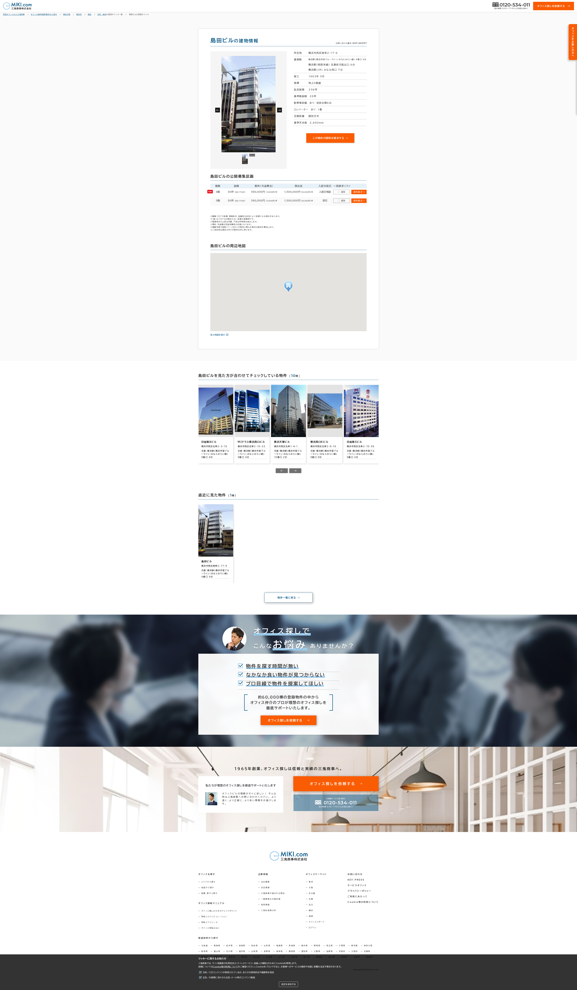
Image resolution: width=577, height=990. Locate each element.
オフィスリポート (317, 922)
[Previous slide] (282, 470)
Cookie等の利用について (225, 967)
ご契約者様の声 (268, 910)
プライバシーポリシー (359, 891)
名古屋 (312, 893)
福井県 (242, 951)
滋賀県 (329, 951)
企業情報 (263, 874)
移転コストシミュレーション (214, 916)
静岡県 (292, 951)
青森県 (217, 945)
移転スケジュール (209, 922)
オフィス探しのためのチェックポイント (219, 911)
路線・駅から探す (209, 893)
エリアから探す (208, 882)
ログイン (313, 927)
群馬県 (317, 945)
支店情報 (265, 887)
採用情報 (265, 905)
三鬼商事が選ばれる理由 (273, 893)
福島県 (279, 945)
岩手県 (229, 945)
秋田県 (254, 945)
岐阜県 (279, 951)
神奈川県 (368, 945)
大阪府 (354, 951)
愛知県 (304, 951)
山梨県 (254, 951)
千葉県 (342, 945)
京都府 (342, 951)
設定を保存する (288, 984)
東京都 (354, 945)
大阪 (311, 887)
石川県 (229, 951)
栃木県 (304, 945)
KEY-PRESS (356, 880)
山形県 (267, 945)
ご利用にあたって (358, 896)
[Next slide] (295, 470)
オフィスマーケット (316, 874)
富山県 (217, 951)
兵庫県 (367, 951)
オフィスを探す (206, 874)
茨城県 (292, 945)
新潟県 (204, 951)
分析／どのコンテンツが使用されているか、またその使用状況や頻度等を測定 (238, 972)
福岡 (311, 916)
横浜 (311, 910)
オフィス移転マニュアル (211, 903)
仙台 (311, 905)
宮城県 (242, 945)
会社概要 (265, 882)
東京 (311, 882)
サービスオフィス (357, 885)
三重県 (317, 951)
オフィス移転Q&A (210, 928)
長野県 (267, 951)
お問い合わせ (355, 874)
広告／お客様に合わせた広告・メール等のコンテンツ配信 (229, 977)
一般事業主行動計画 (271, 899)
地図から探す (207, 887)
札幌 (311, 899)
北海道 (204, 945)
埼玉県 (329, 945)
